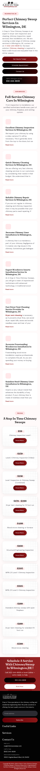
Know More (20, 440)
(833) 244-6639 (10, 752)
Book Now (19, 686)
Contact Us (20, 71)
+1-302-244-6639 (12, 46)
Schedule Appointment (20, 65)
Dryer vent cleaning (14, 315)
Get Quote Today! (19, 59)
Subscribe (19, 720)
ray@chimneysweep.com (13, 746)
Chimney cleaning (17, 48)
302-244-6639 (13, 81)
